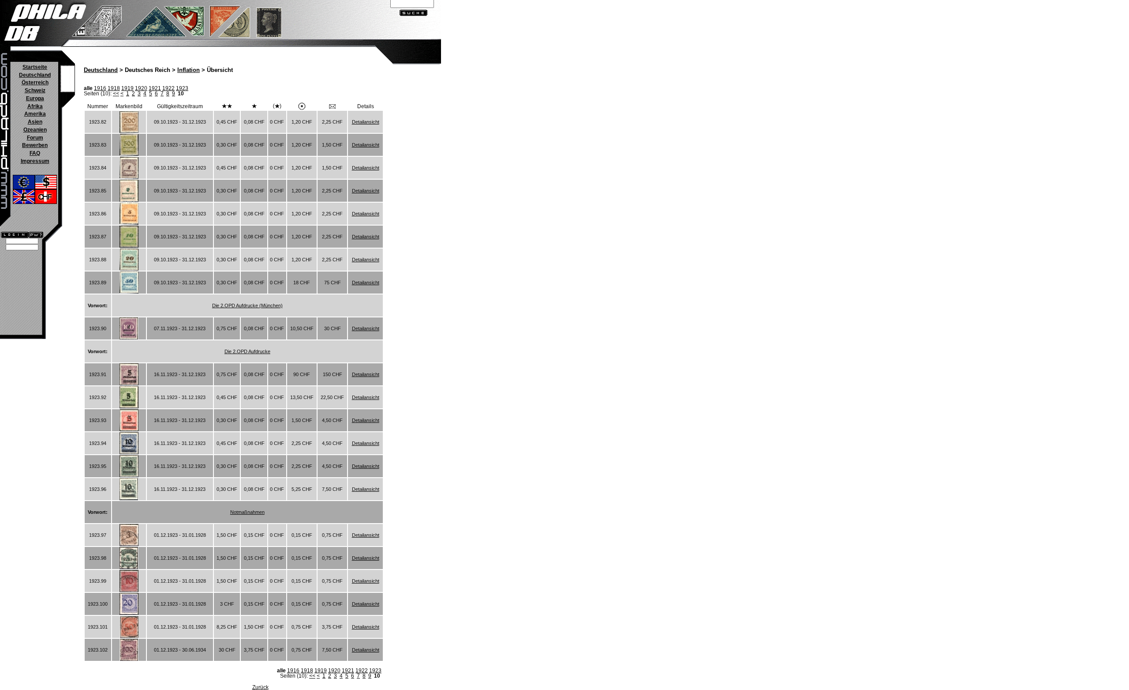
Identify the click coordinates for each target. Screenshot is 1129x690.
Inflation (188, 70)
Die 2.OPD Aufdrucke (247, 351)
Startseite (34, 67)
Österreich (35, 82)
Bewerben (35, 145)
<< (116, 93)
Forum (35, 137)
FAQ (35, 153)
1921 (155, 88)
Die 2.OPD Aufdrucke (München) (247, 305)
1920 (141, 88)
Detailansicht (365, 121)
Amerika (35, 114)
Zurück (260, 687)
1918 (114, 88)
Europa (35, 98)
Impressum (35, 161)
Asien (35, 121)
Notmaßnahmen (247, 512)
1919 (127, 88)
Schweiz (35, 90)
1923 (182, 88)
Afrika (35, 106)
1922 (168, 88)
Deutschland (35, 75)
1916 (100, 88)
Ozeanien (35, 129)
